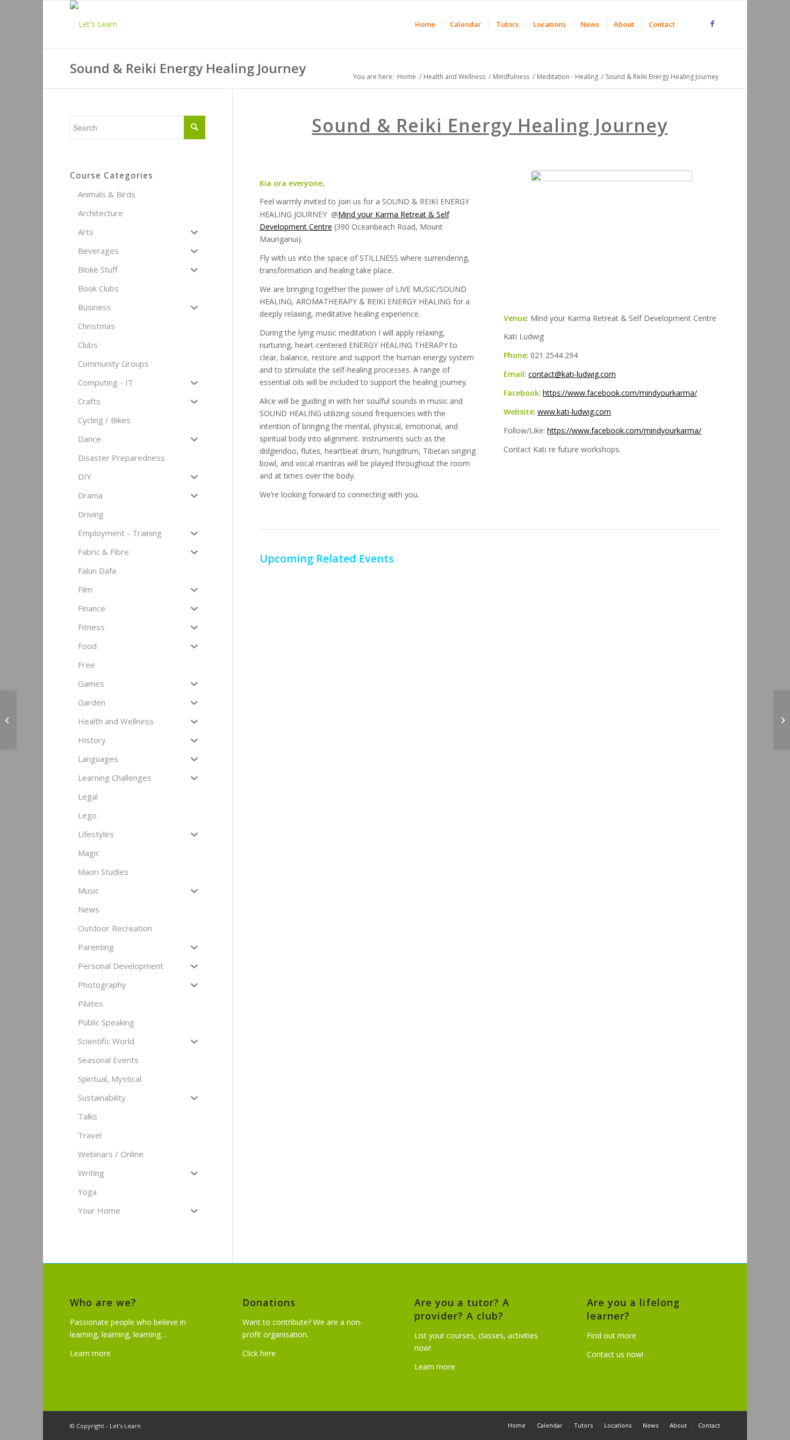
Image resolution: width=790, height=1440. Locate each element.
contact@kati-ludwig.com (572, 374)
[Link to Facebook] (712, 24)
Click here (259, 1353)
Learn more (90, 1353)
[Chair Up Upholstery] (8, 720)
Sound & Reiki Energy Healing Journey (188, 68)
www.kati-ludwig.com (574, 412)
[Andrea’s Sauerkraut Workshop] (781, 720)
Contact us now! (615, 1354)
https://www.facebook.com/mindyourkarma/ (620, 393)
